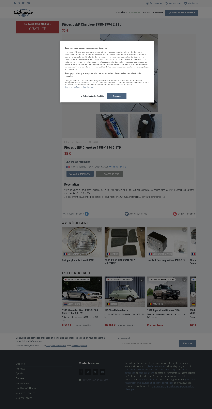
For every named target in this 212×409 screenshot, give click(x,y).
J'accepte (117, 96)
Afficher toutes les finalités (92, 96)
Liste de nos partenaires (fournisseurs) (78, 87)
